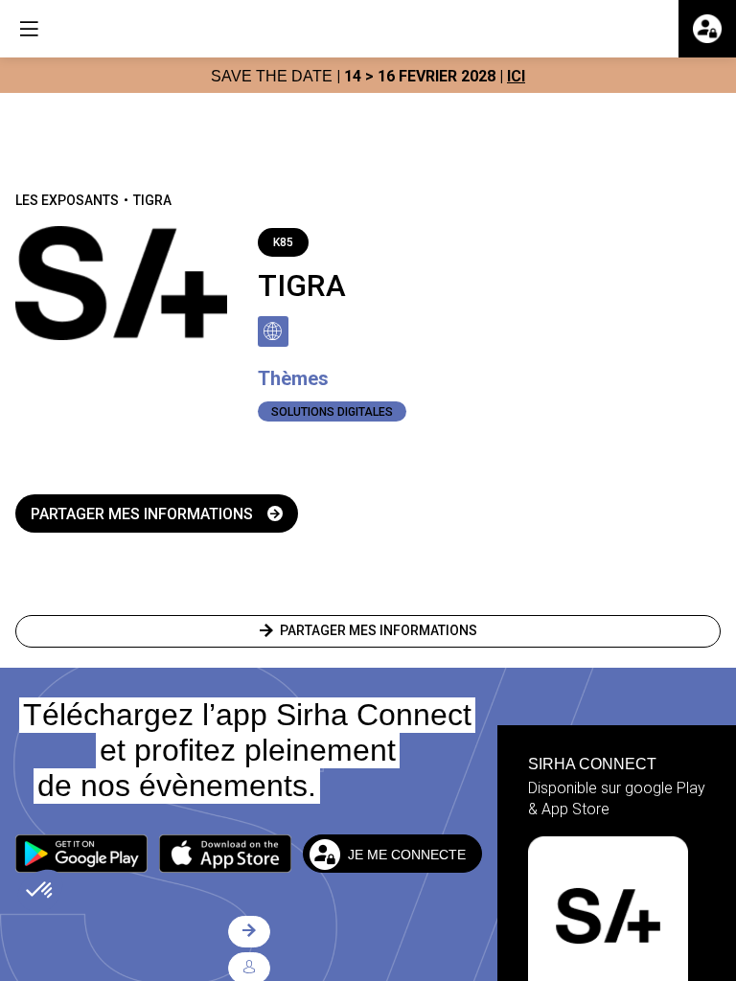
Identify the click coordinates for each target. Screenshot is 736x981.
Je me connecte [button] (407, 853)
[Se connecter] (707, 28)
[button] (81, 853)
